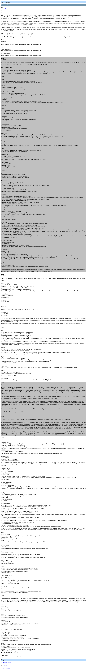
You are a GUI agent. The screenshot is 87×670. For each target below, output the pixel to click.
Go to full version (5, 668)
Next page (5, 665)
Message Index (7, 662)
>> (5, 8)
